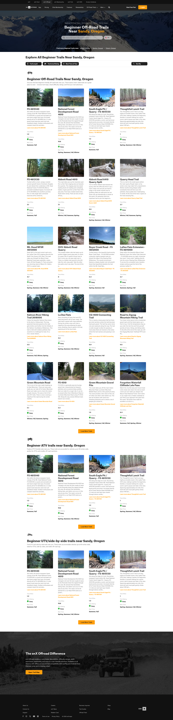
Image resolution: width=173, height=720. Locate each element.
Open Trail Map (33, 672)
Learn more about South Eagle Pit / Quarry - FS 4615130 (102, 121)
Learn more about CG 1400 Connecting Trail (102, 326)
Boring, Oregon (98, 48)
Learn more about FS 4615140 (40, 121)
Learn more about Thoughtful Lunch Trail (133, 121)
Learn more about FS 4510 (71, 393)
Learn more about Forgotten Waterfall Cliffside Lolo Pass (133, 393)
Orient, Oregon (111, 48)
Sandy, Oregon (85, 48)
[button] (34, 63)
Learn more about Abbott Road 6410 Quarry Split (102, 190)
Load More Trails (86, 431)
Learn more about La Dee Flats (71, 326)
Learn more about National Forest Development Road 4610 (71, 121)
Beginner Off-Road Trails (72, 23)
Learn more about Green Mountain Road (40, 393)
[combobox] (83, 38)
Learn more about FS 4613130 (40, 190)
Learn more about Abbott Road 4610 (71, 190)
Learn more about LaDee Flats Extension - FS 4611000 (133, 258)
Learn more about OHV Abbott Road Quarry (71, 258)
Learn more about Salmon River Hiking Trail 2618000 (40, 326)
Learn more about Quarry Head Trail (133, 190)
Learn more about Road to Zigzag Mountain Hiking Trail (133, 326)
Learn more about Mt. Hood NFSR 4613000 (40, 258)
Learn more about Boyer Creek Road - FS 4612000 (102, 258)
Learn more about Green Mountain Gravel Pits (102, 393)
